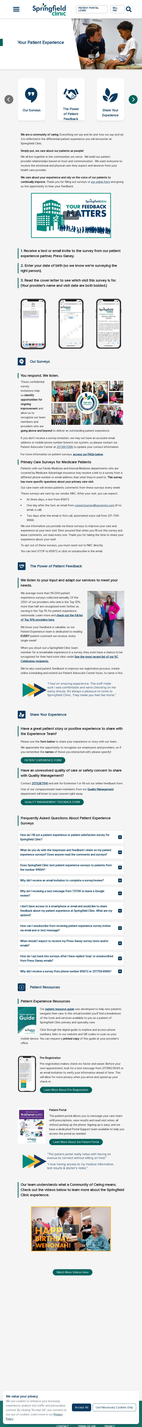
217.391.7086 (65, 447)
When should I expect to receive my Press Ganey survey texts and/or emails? (64, 943)
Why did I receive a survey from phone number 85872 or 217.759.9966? (65, 971)
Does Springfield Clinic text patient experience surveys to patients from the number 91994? (66, 867)
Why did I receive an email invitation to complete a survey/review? (62, 880)
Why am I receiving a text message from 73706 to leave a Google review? (62, 893)
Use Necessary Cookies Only (114, 1407)
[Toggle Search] (129, 9)
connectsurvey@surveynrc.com (94, 505)
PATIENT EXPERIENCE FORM (43, 760)
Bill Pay (115, 9)
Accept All (81, 1407)
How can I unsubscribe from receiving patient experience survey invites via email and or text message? (65, 928)
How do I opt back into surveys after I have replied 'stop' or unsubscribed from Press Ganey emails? (66, 958)
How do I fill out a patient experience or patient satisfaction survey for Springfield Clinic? (64, 837)
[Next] (133, 99)
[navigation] (71, 99)
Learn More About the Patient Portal (76, 1142)
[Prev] (8, 99)
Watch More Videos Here (73, 1272)
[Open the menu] (16, 9)
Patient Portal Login (88, 9)
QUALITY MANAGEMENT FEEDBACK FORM (52, 802)
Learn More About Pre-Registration (66, 1090)
